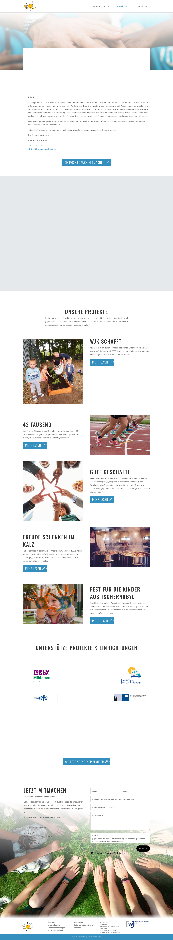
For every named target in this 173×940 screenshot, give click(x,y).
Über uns (51, 922)
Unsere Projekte (55, 925)
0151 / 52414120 (35, 145)
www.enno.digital (95, 937)
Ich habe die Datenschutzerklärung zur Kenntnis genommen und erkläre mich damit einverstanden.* (118, 840)
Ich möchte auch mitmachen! (84, 162)
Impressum (78, 922)
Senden (143, 848)
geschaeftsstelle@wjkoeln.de (110, 932)
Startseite (97, 6)
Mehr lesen (100, 362)
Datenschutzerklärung (83, 925)
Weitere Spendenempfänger (84, 761)
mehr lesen (100, 620)
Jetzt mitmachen (143, 6)
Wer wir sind (109, 6)
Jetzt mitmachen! (55, 930)
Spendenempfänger (56, 928)
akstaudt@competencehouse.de (42, 149)
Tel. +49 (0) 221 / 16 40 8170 (108, 930)
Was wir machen (124, 6)
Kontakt (77, 928)
